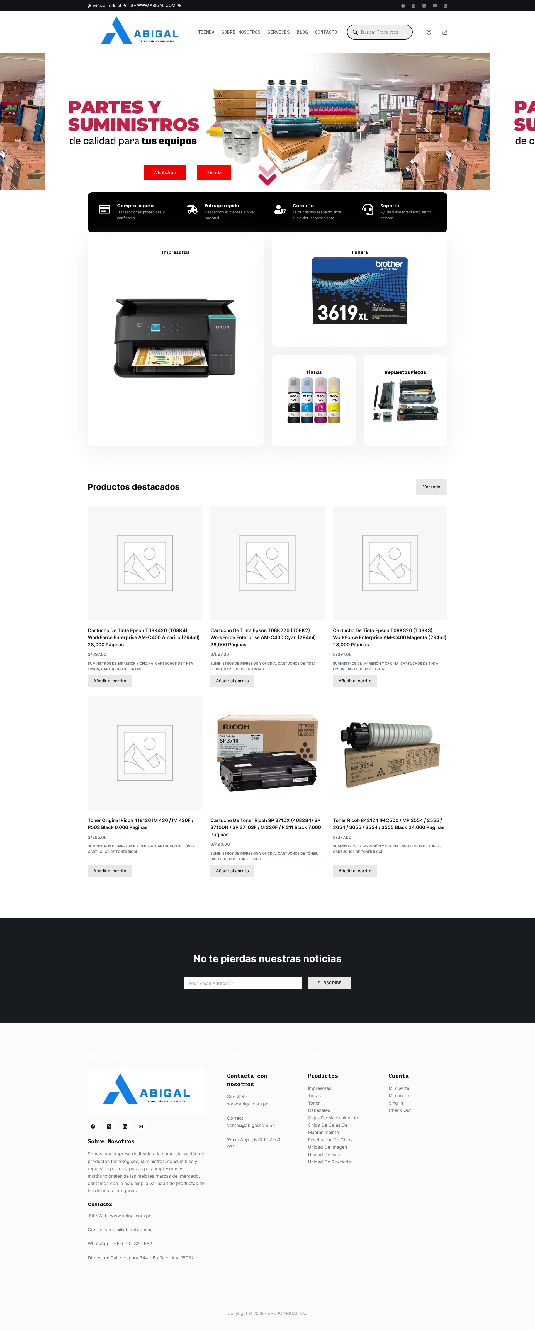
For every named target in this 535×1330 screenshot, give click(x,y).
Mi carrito (399, 1095)
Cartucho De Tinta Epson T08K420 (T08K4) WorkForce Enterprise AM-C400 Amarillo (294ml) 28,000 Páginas (144, 637)
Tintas (314, 372)
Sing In (396, 1103)
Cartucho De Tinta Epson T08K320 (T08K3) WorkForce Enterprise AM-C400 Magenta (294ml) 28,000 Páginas (390, 637)
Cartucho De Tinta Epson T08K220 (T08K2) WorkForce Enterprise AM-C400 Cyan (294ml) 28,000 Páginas (263, 637)
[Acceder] (429, 32)
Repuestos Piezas (405, 372)
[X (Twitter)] (413, 6)
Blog (302, 32)
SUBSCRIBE (329, 983)
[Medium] (141, 1126)
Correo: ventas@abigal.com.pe (120, 1229)
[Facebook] (403, 6)
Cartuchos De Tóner (174, 846)
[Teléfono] (445, 6)
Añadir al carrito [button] (109, 680)
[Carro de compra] (444, 32)
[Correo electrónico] (435, 6)
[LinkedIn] (125, 1126)
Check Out (400, 1110)
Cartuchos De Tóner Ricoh (113, 852)
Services (279, 32)
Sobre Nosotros (241, 32)
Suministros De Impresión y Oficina (120, 663)
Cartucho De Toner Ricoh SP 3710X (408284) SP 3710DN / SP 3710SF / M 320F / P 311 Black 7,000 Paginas (265, 827)
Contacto (326, 32)
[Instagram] (424, 6)
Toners (359, 252)
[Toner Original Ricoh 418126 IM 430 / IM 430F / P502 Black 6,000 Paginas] (145, 753)
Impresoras (175, 252)
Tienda (206, 32)
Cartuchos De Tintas (121, 669)
